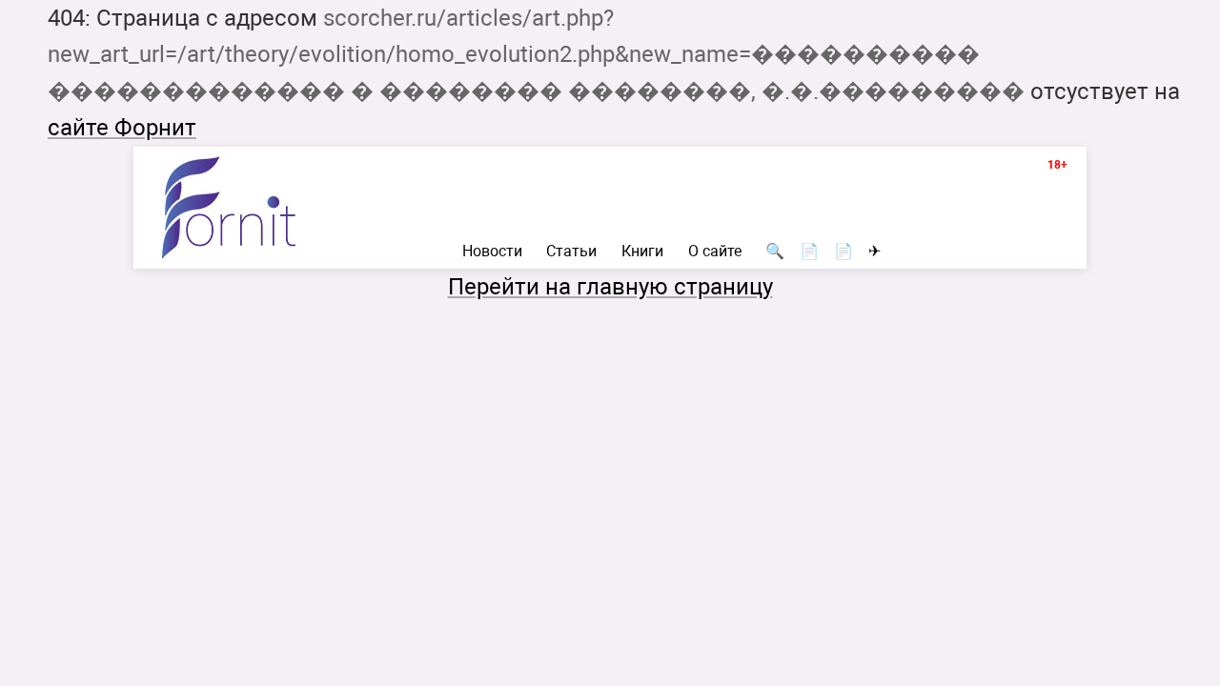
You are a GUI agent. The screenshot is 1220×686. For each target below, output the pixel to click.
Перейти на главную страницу (610, 286)
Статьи (571, 251)
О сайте (715, 251)
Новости (492, 251)
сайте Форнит (122, 127)
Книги (642, 251)
